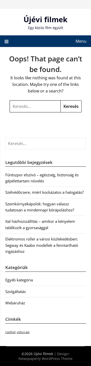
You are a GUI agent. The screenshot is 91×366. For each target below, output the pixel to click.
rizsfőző (10, 332)
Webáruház (15, 302)
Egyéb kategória (19, 279)
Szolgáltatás (15, 291)
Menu (81, 41)
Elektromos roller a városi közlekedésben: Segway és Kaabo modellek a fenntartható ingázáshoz (41, 245)
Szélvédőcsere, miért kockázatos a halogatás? (44, 192)
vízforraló (23, 332)
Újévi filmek (45, 19)
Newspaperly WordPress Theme (45, 358)
